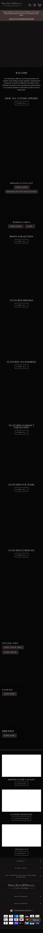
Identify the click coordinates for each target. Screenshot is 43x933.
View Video (21, 187)
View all (22, 103)
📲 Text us (34, 920)
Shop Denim (10, 652)
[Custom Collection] (21, 801)
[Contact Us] (21, 835)
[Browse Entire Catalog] (21, 766)
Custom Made (21, 818)
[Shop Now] (21, 678)
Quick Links (21, 868)
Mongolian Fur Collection (21, 191)
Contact (21, 853)
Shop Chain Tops (13, 647)
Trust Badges (21, 896)
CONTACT (21, 861)
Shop (29, 226)
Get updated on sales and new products (20, 876)
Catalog (21, 784)
